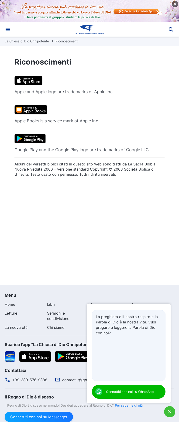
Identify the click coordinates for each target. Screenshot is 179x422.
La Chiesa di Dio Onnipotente (27, 41)
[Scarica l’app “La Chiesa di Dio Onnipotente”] (10, 356)
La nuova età (16, 327)
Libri (51, 304)
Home (10, 304)
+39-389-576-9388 (29, 379)
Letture (11, 313)
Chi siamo (56, 327)
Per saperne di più (129, 405)
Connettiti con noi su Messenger (38, 417)
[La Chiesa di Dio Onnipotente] (89, 29)
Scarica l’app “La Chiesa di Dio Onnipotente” (49, 344)
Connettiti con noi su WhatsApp (130, 392)
